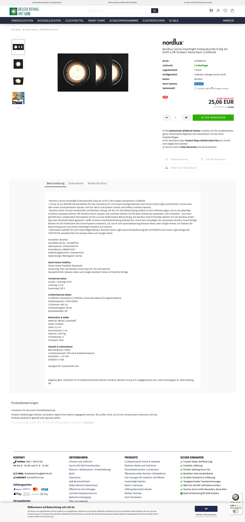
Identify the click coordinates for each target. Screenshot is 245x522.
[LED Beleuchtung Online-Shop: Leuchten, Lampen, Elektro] (24, 11)
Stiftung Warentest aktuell (138, 489)
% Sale (173, 20)
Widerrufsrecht (76, 485)
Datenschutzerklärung (43, 516)
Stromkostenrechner (135, 469)
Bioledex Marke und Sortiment (140, 465)
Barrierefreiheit (82, 481)
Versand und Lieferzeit (80, 461)
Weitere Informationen (206, 514)
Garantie (83, 501)
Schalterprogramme (123, 20)
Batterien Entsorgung (80, 497)
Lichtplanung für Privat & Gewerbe (142, 461)
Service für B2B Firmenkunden (84, 465)
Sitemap (137, 493)
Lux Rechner (152, 469)
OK (206, 509)
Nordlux (198, 79)
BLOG (71, 473)
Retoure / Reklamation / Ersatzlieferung (89, 469)
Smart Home (96, 20)
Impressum (75, 477)
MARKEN (228, 20)
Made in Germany (134, 485)
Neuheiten (136, 497)
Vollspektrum (159, 473)
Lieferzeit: (167, 65)
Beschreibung (55, 183)
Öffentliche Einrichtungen (82, 489)
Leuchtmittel (74, 20)
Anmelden (88, 422)
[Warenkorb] (232, 11)
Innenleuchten (22, 20)
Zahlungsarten (22, 484)
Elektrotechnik (154, 20)
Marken (128, 493)
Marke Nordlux (97, 183)
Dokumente (76, 183)
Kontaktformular (35, 477)
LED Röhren (158, 477)
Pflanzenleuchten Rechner (138, 473)
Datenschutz (91, 485)
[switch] (235, 511)
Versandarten (21, 501)
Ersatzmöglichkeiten (135, 481)
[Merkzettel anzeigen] (225, 11)
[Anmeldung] (218, 11)
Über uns (73, 501)
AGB (71, 481)
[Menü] (240, 494)
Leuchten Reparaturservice (83, 493)
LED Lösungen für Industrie (138, 477)
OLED (127, 497)
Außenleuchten (49, 20)
